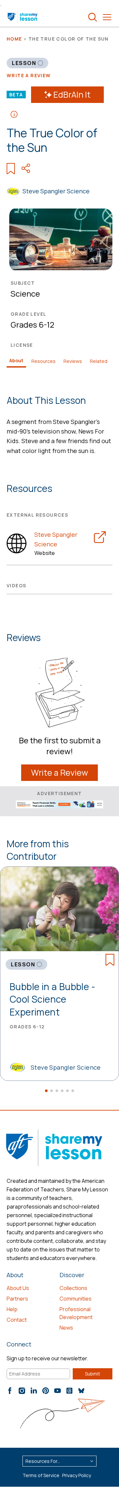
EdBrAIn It (72, 94)
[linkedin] (33, 1390)
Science (25, 293)
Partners (17, 1298)
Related (98, 361)
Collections (73, 1288)
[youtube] (57, 1390)
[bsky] (81, 1390)
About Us (18, 1288)
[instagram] (22, 1390)
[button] (46, 1090)
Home (14, 39)
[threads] (69, 1390)
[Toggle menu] (107, 17)
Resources (43, 361)
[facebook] (10, 1390)
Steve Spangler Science (56, 191)
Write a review (29, 75)
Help (12, 1309)
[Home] (23, 17)
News (66, 1327)
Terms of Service (41, 1475)
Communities (76, 1298)
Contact (17, 1319)
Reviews (72, 361)
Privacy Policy (76, 1475)
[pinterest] (45, 1390)
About (16, 360)
